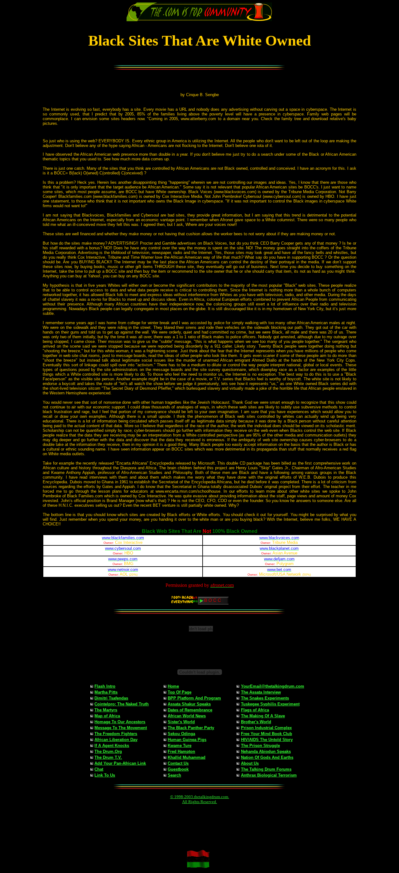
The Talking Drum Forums (266, 769)
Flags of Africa (255, 710)
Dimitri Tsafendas (111, 698)
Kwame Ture (179, 745)
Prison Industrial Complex (266, 727)
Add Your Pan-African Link (120, 763)
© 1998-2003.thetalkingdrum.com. (199, 796)
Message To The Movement (120, 727)
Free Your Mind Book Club (266, 733)
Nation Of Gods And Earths (267, 757)
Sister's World (181, 721)
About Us (250, 763)
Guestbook (178, 769)
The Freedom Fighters (115, 733)
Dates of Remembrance (190, 710)
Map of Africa (107, 716)
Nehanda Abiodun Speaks (266, 751)
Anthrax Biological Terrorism (269, 775)
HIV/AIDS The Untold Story (267, 739)
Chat (98, 769)
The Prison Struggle (260, 745)
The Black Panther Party (191, 727)
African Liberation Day (115, 739)
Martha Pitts (106, 692)
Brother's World (256, 721)
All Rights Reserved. (199, 801)
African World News (187, 716)
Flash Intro (104, 686)
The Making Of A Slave (263, 716)
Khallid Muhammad (186, 757)
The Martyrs (105, 710)
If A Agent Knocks (111, 745)
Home (173, 686)
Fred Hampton (181, 751)
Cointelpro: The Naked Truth (121, 704)
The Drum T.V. (108, 757)
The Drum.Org (108, 751)
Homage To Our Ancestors (119, 721)
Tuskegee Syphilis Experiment (270, 704)
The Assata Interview (261, 692)
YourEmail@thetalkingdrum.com (272, 686)
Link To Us (104, 775)
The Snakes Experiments (265, 698)
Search (174, 775)
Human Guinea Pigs (187, 739)
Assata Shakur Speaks (189, 704)
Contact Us (178, 763)
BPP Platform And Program (194, 698)
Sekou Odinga (181, 733)
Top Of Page (179, 692)
